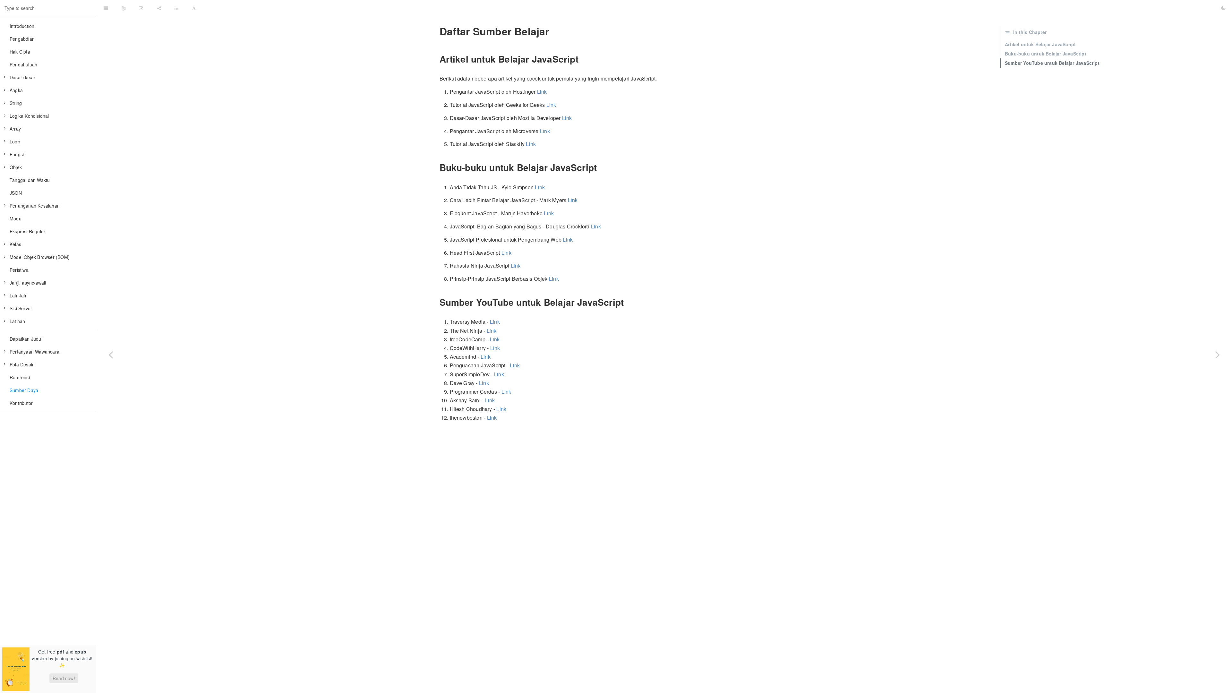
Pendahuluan (23, 64)
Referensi (20, 377)
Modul (16, 218)
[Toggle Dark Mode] (1223, 8)
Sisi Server (21, 308)
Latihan (17, 321)
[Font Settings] (194, 8)
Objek (16, 167)
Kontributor (21, 403)
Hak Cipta (20, 51)
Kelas (15, 244)
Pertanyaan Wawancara (34, 351)
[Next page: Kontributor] (1217, 354)
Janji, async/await (28, 282)
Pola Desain (22, 364)
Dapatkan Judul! (27, 339)
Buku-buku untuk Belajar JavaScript (1045, 53)
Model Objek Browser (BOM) (40, 257)
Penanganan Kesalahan (35, 205)
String (16, 103)
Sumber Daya (24, 390)
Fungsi (17, 154)
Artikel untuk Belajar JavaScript (1040, 44)
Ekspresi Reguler (27, 231)
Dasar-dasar (22, 77)
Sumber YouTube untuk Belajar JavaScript (1052, 63)
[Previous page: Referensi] (110, 354)
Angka (16, 90)
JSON (16, 193)
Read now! (64, 678)
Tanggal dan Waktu (30, 180)
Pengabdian (22, 39)
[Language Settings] (123, 8)
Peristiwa (19, 270)
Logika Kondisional (29, 116)
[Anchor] (435, 31)
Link (542, 91)
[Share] (159, 8)
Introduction (22, 26)
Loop (15, 141)
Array (15, 128)
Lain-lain (19, 295)
